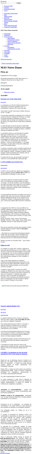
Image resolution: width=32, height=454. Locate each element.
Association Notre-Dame (10, 13)
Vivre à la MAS (8, 36)
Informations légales (9, 9)
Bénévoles (10, 44)
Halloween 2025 (5, 245)
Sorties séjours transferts (14, 43)
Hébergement (11, 38)
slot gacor (3, 102)
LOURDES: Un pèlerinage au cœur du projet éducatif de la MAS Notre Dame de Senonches (14, 353)
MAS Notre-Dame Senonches (10, 24)
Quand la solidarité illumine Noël (10, 306)
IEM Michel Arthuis (8, 15)
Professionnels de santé (14, 49)
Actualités (6, 53)
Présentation (7, 33)
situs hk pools (4, 315)
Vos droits (6, 50)
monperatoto (4, 165)
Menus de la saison (9, 92)
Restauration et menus (13, 39)
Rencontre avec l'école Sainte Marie (11, 99)
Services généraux (12, 41)
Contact (6, 56)
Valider (18, 3)
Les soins (6, 46)
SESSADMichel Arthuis (8, 18)
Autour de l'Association (10, 27)
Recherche (3, 1)
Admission (7, 35)
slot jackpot (4, 168)
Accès (5, 10)
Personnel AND (8, 6)
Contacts (6, 7)
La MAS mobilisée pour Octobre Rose (12, 162)
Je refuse (7, 453)
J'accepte (2, 453)
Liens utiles (7, 52)
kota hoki (3, 309)
